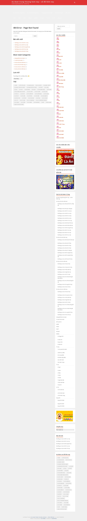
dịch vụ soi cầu (39, 85)
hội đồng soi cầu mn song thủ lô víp (65, 312)
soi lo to (16, 100)
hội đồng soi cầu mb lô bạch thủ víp (65, 259)
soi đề (43, 102)
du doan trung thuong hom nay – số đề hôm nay (33, 2)
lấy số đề (40, 87)
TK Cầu (42, 18)
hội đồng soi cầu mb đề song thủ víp (22, 47)
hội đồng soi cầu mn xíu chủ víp (64, 314)
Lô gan (58, 90)
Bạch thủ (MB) (60, 69)
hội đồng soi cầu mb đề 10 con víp (65, 220)
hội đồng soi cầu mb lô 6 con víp (21, 44)
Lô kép (58, 97)
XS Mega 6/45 (60, 56)
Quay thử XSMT (60, 134)
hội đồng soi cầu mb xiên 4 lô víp (64, 243)
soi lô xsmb (29, 102)
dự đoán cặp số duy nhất (32, 87)
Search (58, 28)
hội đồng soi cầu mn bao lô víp (64, 291)
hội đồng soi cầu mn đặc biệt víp (64, 297)
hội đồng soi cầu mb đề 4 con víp (64, 213)
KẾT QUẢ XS (68, 12)
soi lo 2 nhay (44, 98)
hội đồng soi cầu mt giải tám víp (64, 272)
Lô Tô (53, 18)
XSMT (24, 18)
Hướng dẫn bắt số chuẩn (47, 12)
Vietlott (35, 18)
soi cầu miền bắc (30, 93)
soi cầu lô (16, 93)
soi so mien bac (37, 102)
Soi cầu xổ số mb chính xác (42, 7)
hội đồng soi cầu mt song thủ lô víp (65, 284)
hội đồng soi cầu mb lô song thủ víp (65, 252)
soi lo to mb (22, 100)
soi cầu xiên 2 (29, 95)
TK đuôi (58, 103)
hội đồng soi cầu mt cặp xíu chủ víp (65, 267)
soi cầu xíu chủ (17, 98)
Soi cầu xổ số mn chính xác (33, 12)
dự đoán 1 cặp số (47, 85)
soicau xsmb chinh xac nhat (20, 91)
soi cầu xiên (23, 95)
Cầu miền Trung (60, 86)
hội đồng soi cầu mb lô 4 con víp (64, 230)
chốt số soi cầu (22, 85)
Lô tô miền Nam (60, 120)
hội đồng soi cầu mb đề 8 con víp (64, 218)
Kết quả (30, 18)
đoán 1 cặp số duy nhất (19, 104)
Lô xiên (58, 93)
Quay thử (60, 18)
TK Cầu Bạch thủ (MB (62, 349)
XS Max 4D (59, 59)
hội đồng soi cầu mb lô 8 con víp (21, 49)
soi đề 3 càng (48, 102)
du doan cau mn (30, 85)
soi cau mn (49, 89)
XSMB (14, 18)
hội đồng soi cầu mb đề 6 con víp (21, 42)
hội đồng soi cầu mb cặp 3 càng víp (65, 208)
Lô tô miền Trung (60, 124)
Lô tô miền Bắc (60, 117)
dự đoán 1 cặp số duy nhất (20, 87)
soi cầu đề (24, 98)
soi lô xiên (23, 102)
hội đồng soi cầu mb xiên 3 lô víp (21, 51)
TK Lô (48, 18)
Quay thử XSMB (60, 131)
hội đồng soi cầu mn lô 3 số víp (64, 302)
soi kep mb (38, 98)
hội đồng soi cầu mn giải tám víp (64, 299)
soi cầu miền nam (38, 93)
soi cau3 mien (27, 89)
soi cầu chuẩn (37, 91)
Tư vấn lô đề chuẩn (59, 12)
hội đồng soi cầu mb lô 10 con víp (64, 211)
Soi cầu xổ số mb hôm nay (56, 7)
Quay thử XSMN (60, 137)
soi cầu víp (17, 95)
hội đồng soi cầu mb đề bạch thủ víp (65, 223)
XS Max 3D (59, 66)
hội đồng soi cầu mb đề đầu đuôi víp (65, 225)
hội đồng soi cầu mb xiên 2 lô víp (64, 248)
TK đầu (58, 100)
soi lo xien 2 (17, 102)
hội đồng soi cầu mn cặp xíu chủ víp (65, 295)
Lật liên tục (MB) (60, 73)
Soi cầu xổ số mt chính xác (18, 12)
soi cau (16, 89)
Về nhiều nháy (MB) (61, 80)
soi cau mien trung (41, 89)
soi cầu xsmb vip (44, 95)
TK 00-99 (58, 114)
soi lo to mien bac (30, 100)
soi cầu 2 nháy (30, 91)
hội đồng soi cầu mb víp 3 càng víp (65, 250)
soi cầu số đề (46, 93)
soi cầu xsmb (36, 95)
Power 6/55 (59, 63)
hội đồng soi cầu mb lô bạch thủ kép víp (66, 239)
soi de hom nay (31, 98)
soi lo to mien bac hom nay (41, 100)
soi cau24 (33, 89)
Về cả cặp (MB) (60, 76)
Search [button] (35, 36)
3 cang (16, 85)
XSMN (19, 18)
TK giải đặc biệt (60, 107)
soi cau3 (21, 89)
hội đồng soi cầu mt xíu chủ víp (64, 286)
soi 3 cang (46, 87)
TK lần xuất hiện (60, 110)
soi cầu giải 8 (44, 91)
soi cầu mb (23, 93)
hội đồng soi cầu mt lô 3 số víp (64, 274)
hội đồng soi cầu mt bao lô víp (64, 263)
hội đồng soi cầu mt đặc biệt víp (64, 269)
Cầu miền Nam (60, 83)
